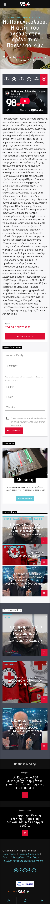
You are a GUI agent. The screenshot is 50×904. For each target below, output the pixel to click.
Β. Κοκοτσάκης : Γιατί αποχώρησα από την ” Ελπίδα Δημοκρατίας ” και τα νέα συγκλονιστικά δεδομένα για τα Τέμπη (25, 580)
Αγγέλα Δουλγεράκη (30, 57)
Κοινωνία (37, 17)
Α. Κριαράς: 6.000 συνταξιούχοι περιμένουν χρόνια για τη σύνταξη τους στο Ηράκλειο (25, 783)
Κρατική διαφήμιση (29, 854)
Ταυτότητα (33, 857)
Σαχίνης (38, 519)
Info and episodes (25, 498)
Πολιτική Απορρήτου (13, 857)
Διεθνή (7, 519)
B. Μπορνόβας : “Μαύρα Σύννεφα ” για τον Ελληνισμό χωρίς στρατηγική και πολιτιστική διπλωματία (25, 529)
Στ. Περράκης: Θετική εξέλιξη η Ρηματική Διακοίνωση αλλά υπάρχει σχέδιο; (25, 820)
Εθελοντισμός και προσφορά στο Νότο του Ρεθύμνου (25, 554)
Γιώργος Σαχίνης (11, 651)
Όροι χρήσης (9, 854)
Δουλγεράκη (14, 17)
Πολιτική (27, 519)
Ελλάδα (26, 17)
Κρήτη (21, 547)
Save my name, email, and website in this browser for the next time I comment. (28, 418)
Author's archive (25, 336)
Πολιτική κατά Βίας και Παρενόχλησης (22, 860)
